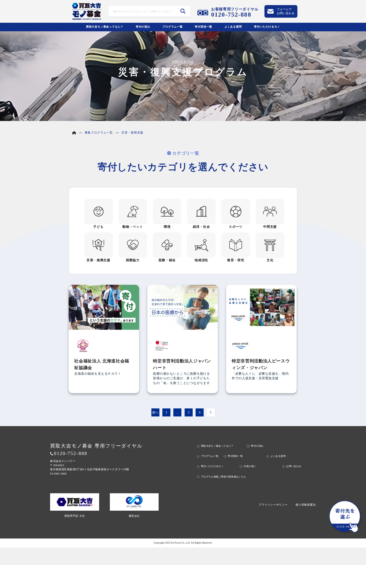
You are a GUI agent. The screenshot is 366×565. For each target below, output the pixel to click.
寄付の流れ (143, 26)
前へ (155, 412)
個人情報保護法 (306, 504)
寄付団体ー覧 (203, 26)
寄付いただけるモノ (267, 26)
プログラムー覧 (172, 26)
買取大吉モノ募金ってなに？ (105, 26)
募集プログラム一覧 (99, 132)
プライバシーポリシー (273, 504)
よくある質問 (233, 26)
